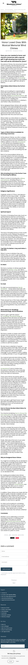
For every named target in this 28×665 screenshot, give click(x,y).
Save (18, 537)
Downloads (4, 613)
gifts (10, 535)
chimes (6, 535)
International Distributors (7, 598)
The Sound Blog (9, 9)
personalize (21, 535)
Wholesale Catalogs (6, 615)
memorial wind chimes (13, 521)
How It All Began (5, 626)
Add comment (6, 569)
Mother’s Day (13, 270)
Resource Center (5, 607)
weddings (6, 316)
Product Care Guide (6, 609)
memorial (14, 535)
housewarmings (15, 316)
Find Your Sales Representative (8, 596)
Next (14, 583)
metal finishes (19, 484)
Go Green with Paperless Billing (8, 594)
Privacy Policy (13, 658)
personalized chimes (17, 95)
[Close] (26, 649)
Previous (14, 580)
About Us (3, 624)
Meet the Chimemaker (6, 628)
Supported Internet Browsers (8, 600)
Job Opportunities (5, 631)
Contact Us (4, 593)
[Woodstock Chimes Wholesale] (14, 3)
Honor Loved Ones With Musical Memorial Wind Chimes (14, 45)
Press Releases (4, 611)
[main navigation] (3, 3)
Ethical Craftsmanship (6, 629)
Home (2, 9)
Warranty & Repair (5, 616)
